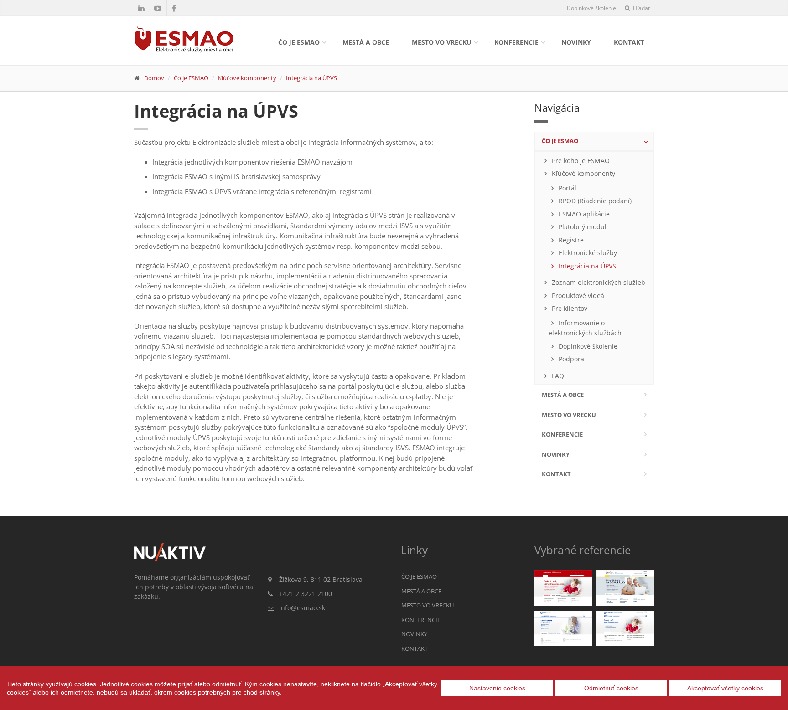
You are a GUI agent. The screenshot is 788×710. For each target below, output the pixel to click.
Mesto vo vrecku (442, 42)
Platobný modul (582, 227)
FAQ (557, 376)
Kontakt (629, 42)
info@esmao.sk (302, 607)
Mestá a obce (365, 42)
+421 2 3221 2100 (305, 593)
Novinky (576, 42)
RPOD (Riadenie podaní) (594, 201)
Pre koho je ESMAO (580, 161)
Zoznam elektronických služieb (597, 282)
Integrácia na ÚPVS (311, 78)
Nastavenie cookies (497, 688)
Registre (570, 240)
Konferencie (516, 42)
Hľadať (641, 8)
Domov (154, 78)
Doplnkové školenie (591, 8)
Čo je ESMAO (299, 42)
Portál (566, 188)
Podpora (570, 359)
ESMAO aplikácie (583, 214)
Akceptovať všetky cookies (725, 688)
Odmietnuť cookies (611, 688)
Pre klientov (568, 308)
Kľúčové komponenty (247, 78)
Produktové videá (577, 296)
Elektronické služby (587, 253)
